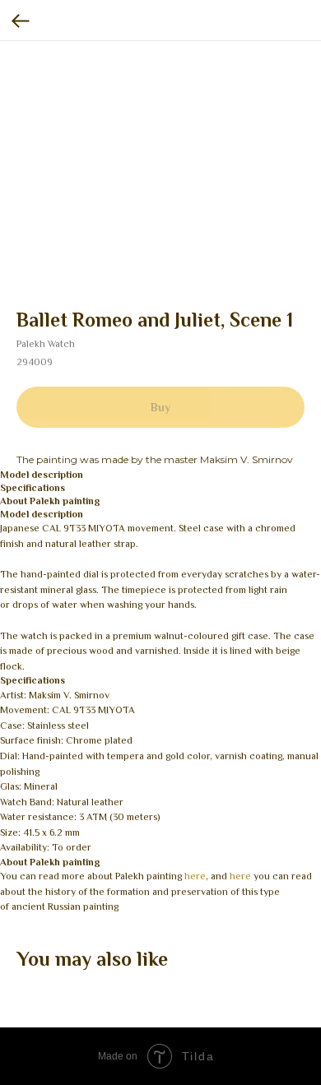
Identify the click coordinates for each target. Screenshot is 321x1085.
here (195, 876)
